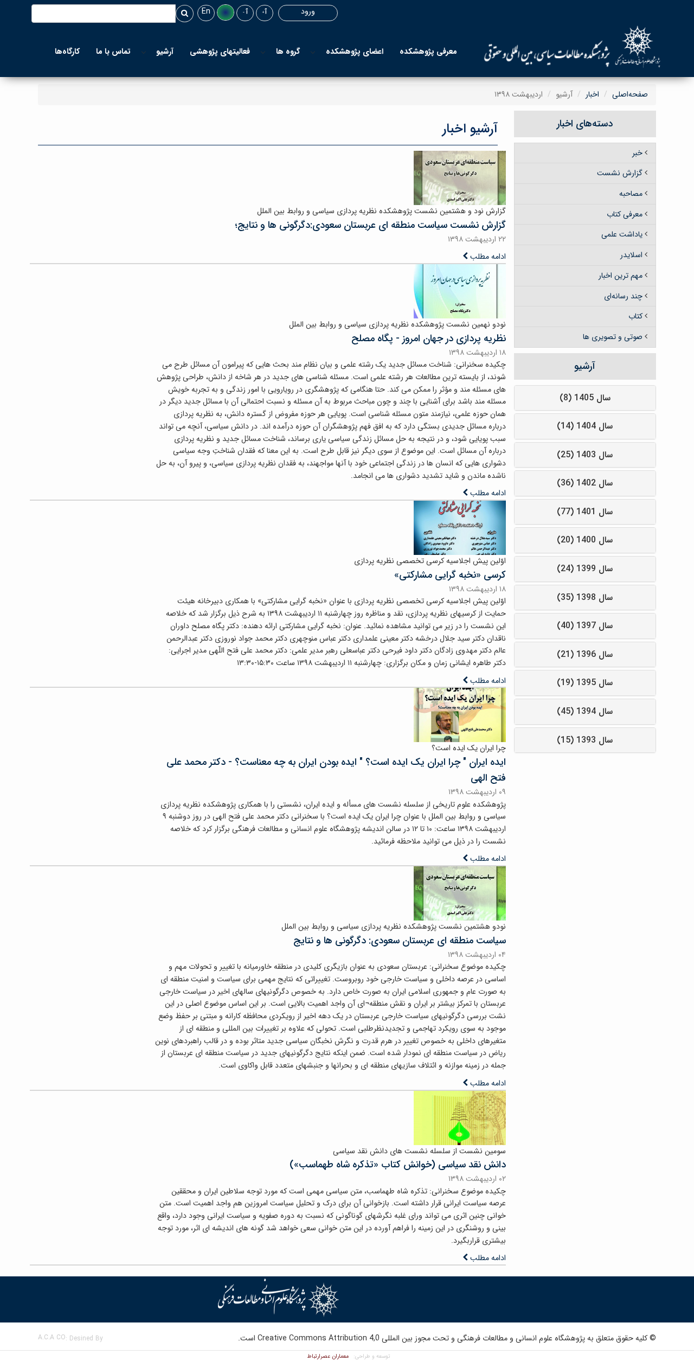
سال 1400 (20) (585, 540)
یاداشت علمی (621, 234)
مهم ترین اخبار (620, 276)
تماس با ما (113, 51)
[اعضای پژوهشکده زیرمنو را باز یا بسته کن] (313, 52)
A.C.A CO (52, 1337)
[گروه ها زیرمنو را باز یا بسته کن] (263, 52)
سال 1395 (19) (585, 682)
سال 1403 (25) (585, 455)
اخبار (592, 94)
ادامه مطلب (487, 257)
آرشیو (165, 51)
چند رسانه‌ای (623, 296)
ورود (308, 11)
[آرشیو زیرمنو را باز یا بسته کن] (144, 52)
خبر (637, 153)
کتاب (635, 316)
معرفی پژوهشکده (428, 51)
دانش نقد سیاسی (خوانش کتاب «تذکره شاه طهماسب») (398, 1164)
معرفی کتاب (624, 214)
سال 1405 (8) (585, 398)
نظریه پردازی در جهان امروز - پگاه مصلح (428, 338)
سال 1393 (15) (585, 740)
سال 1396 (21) (585, 654)
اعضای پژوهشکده (354, 51)
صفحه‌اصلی (630, 94)
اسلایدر (631, 255)
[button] (225, 12)
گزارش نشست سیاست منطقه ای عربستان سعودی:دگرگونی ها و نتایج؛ (370, 225)
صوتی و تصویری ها (612, 337)
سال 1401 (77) (585, 512)
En (206, 11)
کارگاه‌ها (67, 51)
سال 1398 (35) (585, 597)
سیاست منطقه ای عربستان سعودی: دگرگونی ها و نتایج (399, 940)
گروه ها (288, 51)
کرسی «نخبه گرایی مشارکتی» (450, 575)
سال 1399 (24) (585, 569)
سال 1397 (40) (585, 625)
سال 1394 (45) (585, 711)
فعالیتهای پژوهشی (220, 51)
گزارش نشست (619, 173)
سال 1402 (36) (585, 483)
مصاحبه (630, 194)
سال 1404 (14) (585, 426)
